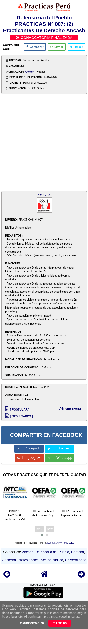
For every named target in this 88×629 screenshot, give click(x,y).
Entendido (59, 623)
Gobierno (9, 560)
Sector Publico (52, 560)
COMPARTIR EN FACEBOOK (46, 435)
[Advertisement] (44, 143)
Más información (32, 623)
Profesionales (28, 560)
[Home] (44, 576)
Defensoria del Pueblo (52, 552)
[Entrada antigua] (81, 576)
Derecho (77, 552)
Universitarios (75, 560)
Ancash (29, 71)
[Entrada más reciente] (6, 576)
